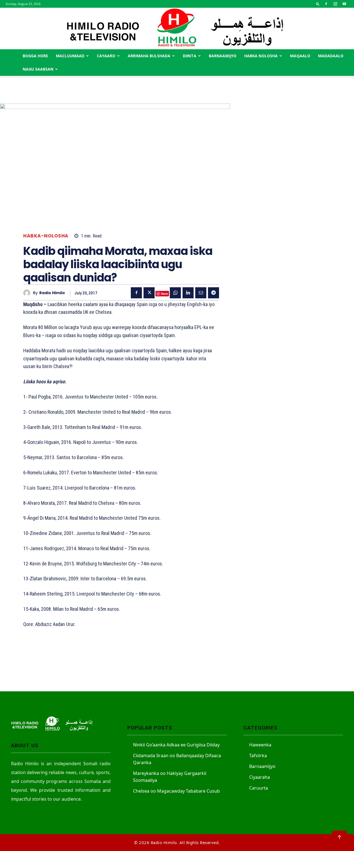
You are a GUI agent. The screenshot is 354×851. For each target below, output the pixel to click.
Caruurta (258, 788)
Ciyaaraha (259, 777)
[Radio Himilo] (177, 28)
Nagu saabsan (38, 69)
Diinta (189, 55)
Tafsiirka (258, 755)
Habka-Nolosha (46, 236)
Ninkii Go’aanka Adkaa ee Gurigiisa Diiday (176, 745)
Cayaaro (106, 55)
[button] (318, 4)
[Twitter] (149, 292)
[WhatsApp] (175, 292)
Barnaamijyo (222, 55)
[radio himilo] (28, 292)
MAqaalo (300, 55)
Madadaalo (330, 55)
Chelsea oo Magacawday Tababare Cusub (176, 791)
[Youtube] (344, 4)
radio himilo (52, 293)
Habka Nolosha (261, 55)
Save (164, 293)
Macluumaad (70, 55)
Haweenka (260, 745)
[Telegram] (213, 292)
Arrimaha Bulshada (149, 55)
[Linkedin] (188, 292)
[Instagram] (335, 4)
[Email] (200, 292)
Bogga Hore (35, 55)
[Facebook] (326, 4)
